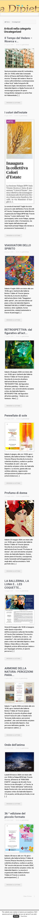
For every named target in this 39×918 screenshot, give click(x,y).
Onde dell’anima (14, 745)
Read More (24, 916)
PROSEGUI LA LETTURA (13, 102)
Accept (16, 916)
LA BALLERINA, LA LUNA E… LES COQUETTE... (16, 584)
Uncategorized (16, 22)
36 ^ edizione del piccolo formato (14, 815)
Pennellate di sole (15, 415)
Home (8, 22)
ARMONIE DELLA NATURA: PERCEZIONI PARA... (18, 672)
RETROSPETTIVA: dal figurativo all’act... (18, 331)
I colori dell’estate (15, 112)
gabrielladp (25, 45)
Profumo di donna (15, 493)
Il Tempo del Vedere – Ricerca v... (18, 39)
